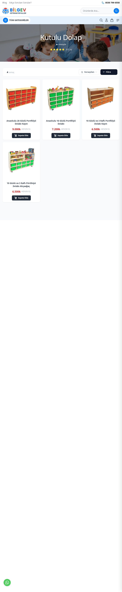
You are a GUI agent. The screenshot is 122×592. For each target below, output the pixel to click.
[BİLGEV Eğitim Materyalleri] (14, 10)
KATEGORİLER (19, 20)
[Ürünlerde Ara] (116, 11)
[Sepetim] (112, 20)
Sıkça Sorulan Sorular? (20, 2)
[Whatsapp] (7, 582)
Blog (4, 2)
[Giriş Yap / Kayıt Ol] (106, 20)
